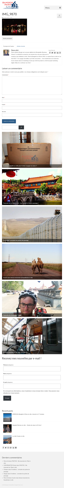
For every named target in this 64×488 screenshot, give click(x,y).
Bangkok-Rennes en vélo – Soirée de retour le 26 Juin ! (27, 425)
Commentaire (5, 74)
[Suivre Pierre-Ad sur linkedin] (58, 52)
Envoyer (7, 398)
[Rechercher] (21, 127)
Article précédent (7, 38)
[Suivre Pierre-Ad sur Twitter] (52, 52)
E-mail (3, 104)
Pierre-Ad (6, 17)
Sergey (5, 473)
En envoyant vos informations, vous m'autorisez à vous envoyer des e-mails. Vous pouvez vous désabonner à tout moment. (31, 392)
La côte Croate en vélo (18, 436)
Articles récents (21, 46)
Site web (4, 111)
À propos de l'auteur (8, 46)
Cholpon (6, 469)
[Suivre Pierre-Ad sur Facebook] (50, 52)
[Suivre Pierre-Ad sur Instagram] (60, 52)
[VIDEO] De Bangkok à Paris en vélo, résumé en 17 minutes (28, 414)
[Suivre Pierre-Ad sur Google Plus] (55, 52)
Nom (3, 97)
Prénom (8, 365)
